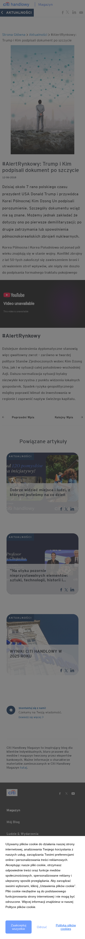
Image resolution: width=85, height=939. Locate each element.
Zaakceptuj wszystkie (18, 927)
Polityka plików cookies (66, 927)
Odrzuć (42, 927)
